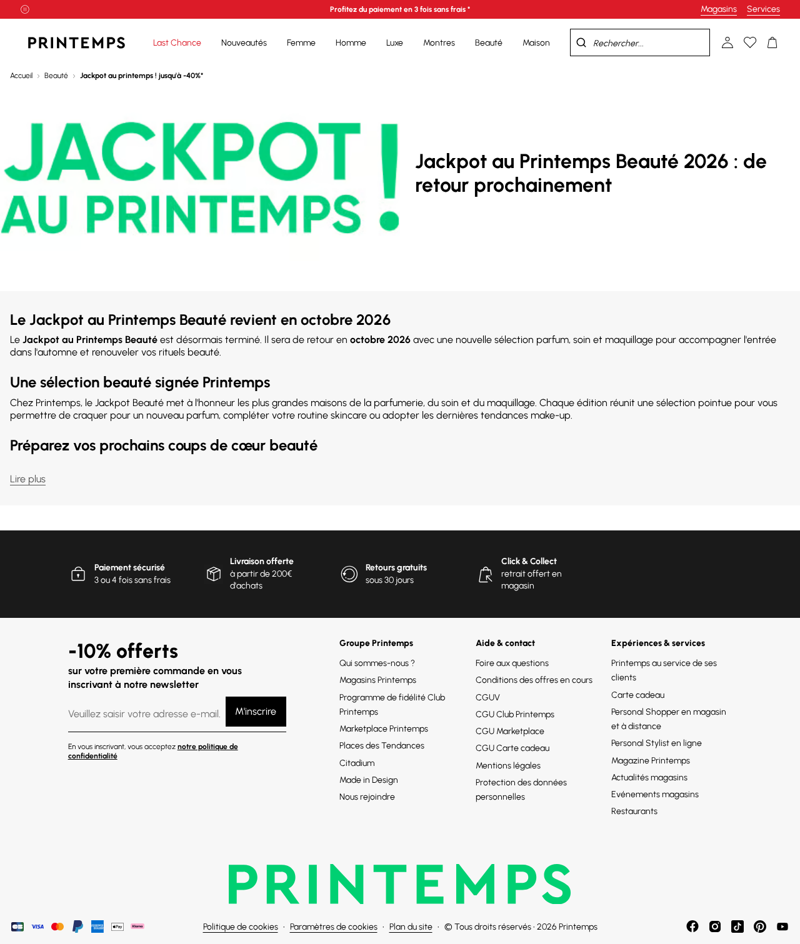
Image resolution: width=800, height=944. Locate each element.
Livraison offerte (262, 561)
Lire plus (28, 479)
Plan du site (410, 927)
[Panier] (772, 42)
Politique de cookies (240, 927)
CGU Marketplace (510, 731)
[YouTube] (782, 926)
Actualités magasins (649, 777)
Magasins (719, 9)
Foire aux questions (512, 663)
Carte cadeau (637, 695)
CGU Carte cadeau (512, 748)
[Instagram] (715, 926)
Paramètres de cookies (334, 927)
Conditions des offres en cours (534, 680)
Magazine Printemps (650, 760)
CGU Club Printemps (515, 714)
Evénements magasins (655, 794)
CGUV (488, 697)
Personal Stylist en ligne (656, 743)
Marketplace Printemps (383, 728)
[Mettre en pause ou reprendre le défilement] (25, 9)
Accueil (21, 75)
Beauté (56, 75)
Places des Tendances (381, 745)
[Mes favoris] (750, 42)
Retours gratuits (396, 567)
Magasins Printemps (377, 680)
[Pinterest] (760, 926)
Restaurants (634, 811)
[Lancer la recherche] (581, 42)
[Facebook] (692, 926)
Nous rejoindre (367, 797)
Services (763, 9)
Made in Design (368, 780)
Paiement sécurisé (129, 567)
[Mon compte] (727, 42)
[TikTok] (737, 926)
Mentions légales (508, 765)
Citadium (356, 763)
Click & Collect (529, 561)
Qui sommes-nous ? (377, 663)
